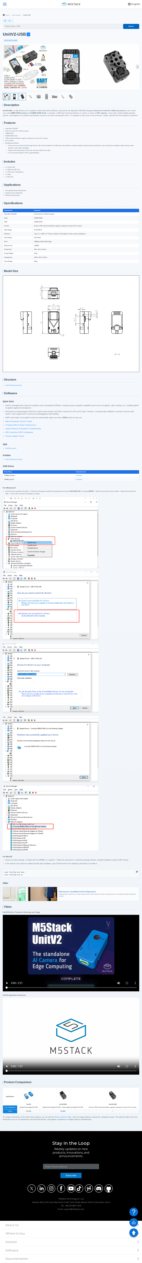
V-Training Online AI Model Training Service (20, 425)
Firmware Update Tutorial (14, 436)
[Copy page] (10, 21)
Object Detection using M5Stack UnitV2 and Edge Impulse (30, 887)
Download (79, 475)
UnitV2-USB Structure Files (13, 385)
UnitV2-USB (113, 1104)
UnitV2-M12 (63, 1104)
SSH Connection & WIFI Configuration (19, 432)
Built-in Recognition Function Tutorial (18, 421)
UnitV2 (28, 1104)
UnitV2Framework (10, 448)
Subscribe (70, 1175)
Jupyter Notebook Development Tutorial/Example (23, 429)
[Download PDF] (5, 21)
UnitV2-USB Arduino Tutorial (13, 459)
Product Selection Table (62, 1117)
